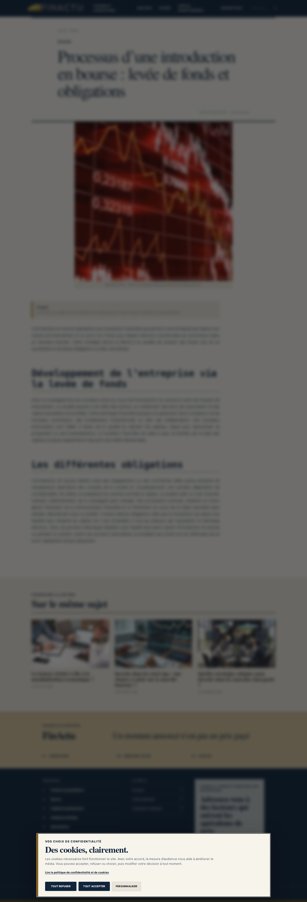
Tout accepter (94, 886)
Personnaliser (126, 886)
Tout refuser (61, 886)
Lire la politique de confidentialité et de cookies (77, 872)
